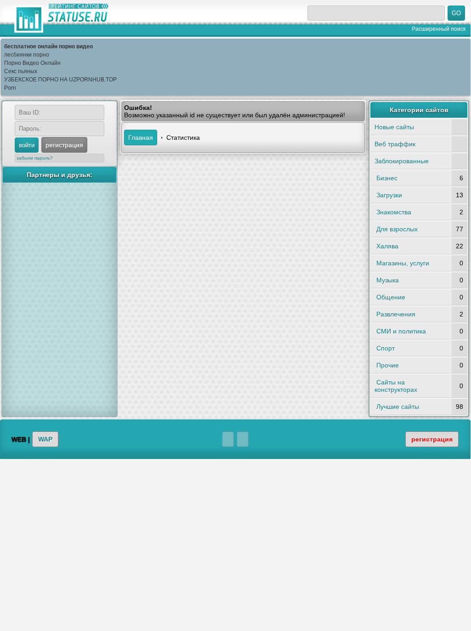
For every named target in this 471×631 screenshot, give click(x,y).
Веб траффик (395, 144)
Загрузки (389, 195)
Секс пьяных (20, 71)
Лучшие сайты (397, 406)
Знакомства (393, 212)
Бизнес (386, 178)
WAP (45, 439)
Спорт (385, 348)
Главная (140, 137)
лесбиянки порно (26, 55)
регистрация (64, 145)
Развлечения (395, 314)
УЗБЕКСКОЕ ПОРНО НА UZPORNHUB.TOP (60, 79)
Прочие (387, 365)
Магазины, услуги (402, 263)
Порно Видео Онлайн (32, 63)
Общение (390, 297)
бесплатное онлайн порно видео (48, 46)
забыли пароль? (35, 158)
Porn (10, 88)
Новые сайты (394, 127)
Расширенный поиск (438, 29)
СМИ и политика (401, 331)
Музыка (387, 280)
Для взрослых (397, 229)
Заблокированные (402, 161)
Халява (387, 246)
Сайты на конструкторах (396, 386)
